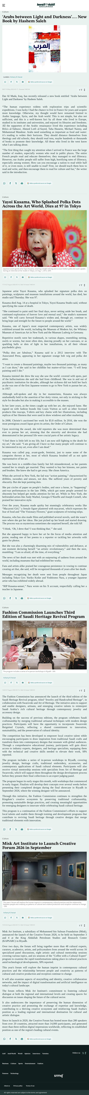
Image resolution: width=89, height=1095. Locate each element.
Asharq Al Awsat (16, 77)
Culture (5, 12)
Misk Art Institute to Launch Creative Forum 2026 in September (39, 845)
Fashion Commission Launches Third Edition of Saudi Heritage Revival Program (43, 614)
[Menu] (3, 5)
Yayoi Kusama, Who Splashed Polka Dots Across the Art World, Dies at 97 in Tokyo (41, 204)
